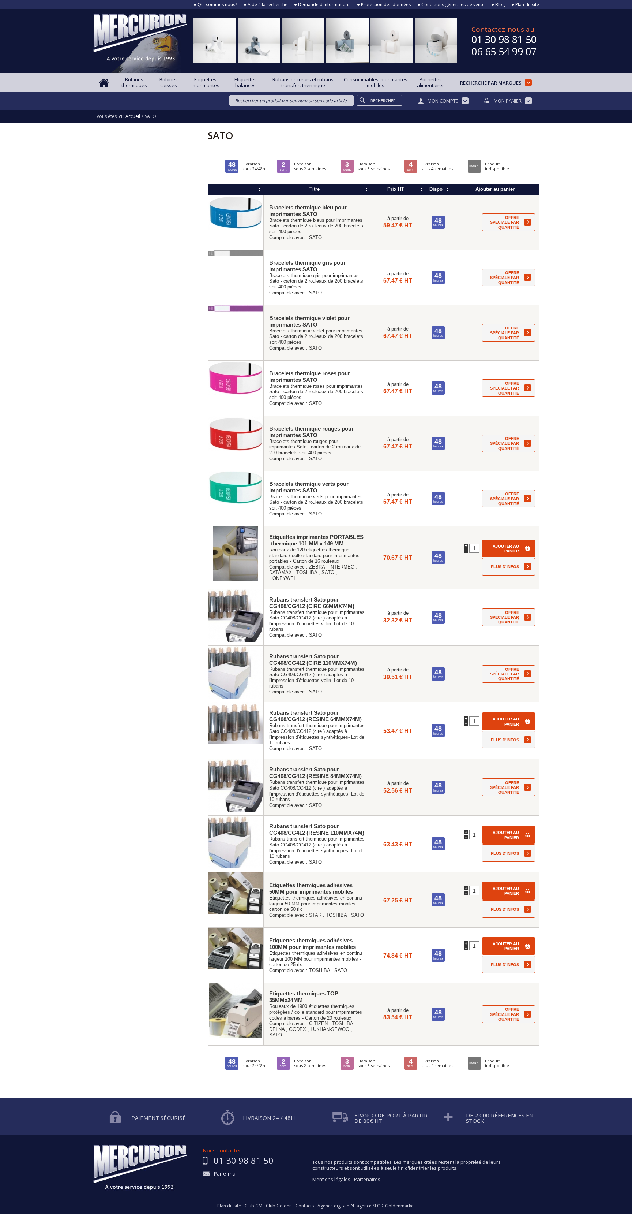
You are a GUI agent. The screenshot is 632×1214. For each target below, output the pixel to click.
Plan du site (527, 4)
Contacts (305, 1206)
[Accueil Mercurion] (104, 82)
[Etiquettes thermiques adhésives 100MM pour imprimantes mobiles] (235, 955)
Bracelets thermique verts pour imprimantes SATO (309, 487)
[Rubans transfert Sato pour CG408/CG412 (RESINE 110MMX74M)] (235, 844)
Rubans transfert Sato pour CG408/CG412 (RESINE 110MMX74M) (316, 829)
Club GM (253, 1206)
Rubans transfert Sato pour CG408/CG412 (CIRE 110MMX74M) (313, 659)
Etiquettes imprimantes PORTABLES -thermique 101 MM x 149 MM (316, 540)
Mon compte (443, 100)
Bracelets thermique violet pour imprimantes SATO (309, 321)
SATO (315, 237)
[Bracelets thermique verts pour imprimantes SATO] (235, 498)
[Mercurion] (140, 41)
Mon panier (508, 100)
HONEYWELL (284, 578)
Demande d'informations (324, 4)
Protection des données (386, 4)
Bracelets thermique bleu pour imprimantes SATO (308, 210)
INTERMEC (341, 567)
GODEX (297, 1029)
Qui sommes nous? (217, 4)
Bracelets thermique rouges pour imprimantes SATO (311, 431)
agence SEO (369, 1206)
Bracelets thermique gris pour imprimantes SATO (307, 266)
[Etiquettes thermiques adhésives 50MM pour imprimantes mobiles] (235, 899)
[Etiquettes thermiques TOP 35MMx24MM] (235, 1014)
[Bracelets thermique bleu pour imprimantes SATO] (235, 222)
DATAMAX (280, 572)
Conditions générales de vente (453, 4)
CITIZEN (318, 1023)
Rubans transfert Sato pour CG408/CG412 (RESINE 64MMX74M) (315, 716)
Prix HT (395, 189)
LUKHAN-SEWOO (330, 1029)
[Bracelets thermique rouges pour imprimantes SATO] (235, 443)
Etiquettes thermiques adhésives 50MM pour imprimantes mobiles (311, 888)
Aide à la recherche (267, 4)
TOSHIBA (306, 572)
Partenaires (367, 1179)
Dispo (436, 189)
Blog (500, 4)
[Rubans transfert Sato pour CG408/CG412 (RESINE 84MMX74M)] (235, 787)
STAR (315, 915)
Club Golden (279, 1206)
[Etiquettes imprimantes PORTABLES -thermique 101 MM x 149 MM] (235, 557)
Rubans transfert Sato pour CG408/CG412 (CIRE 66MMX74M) (311, 602)
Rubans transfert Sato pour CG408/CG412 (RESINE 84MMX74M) (315, 772)
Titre (314, 189)
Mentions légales (331, 1179)
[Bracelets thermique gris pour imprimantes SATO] (235, 277)
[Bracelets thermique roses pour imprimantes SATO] (235, 388)
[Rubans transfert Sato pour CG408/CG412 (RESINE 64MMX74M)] (235, 730)
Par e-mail (226, 1174)
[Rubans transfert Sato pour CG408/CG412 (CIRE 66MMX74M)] (235, 617)
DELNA (277, 1029)
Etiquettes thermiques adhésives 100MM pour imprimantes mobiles (312, 943)
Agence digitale (333, 1206)
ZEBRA (317, 567)
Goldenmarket (400, 1206)
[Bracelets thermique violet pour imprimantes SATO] (235, 332)
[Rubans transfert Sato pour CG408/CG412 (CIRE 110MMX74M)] (235, 674)
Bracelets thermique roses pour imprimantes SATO (309, 376)
